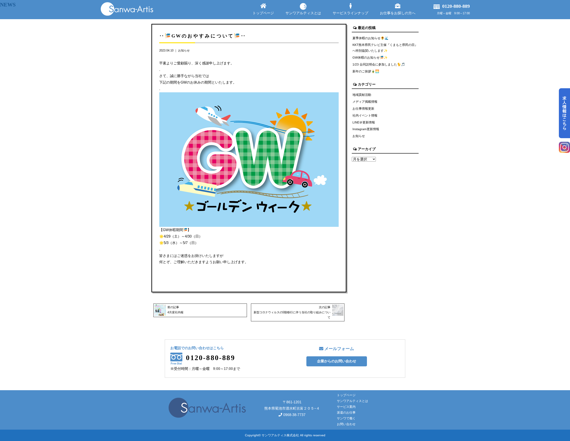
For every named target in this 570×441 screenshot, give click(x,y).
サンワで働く (346, 418)
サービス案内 (346, 406)
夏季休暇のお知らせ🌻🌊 (370, 38)
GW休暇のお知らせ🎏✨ (370, 57)
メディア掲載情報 (364, 101)
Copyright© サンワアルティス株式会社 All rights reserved (285, 435)
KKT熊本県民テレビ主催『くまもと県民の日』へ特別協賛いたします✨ (385, 47)
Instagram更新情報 (365, 129)
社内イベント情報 (364, 115)
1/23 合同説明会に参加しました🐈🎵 (378, 64)
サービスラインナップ (350, 13)
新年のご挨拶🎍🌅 (365, 71)
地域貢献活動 (361, 94)
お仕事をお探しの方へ (397, 13)
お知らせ (184, 50)
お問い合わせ (346, 424)
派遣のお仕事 (346, 412)
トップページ (263, 13)
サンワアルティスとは (303, 13)
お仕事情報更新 (363, 108)
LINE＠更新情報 (363, 122)
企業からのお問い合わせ (336, 361)
